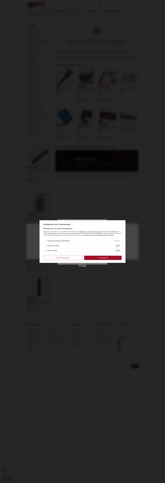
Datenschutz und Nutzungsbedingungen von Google (99, 235)
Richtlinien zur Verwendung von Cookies (91, 231)
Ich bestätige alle (103, 258)
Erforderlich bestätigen (63, 258)
